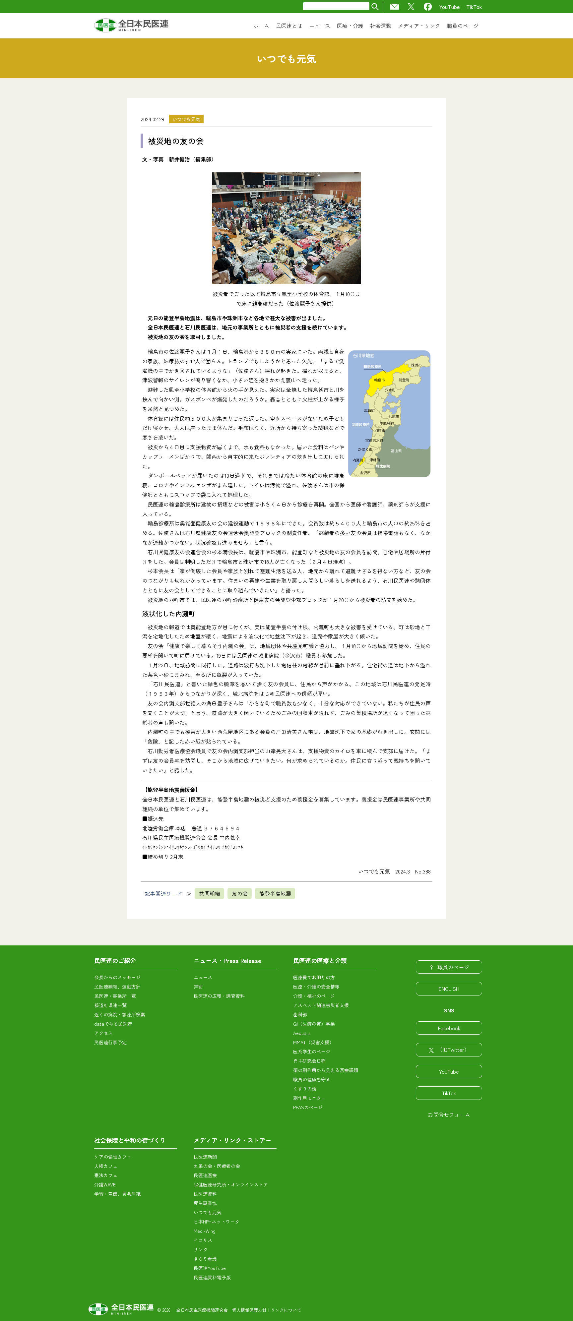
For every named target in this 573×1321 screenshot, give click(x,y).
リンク (201, 1249)
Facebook (449, 1028)
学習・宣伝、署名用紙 (117, 1193)
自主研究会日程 (309, 1060)
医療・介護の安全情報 (316, 986)
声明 (198, 986)
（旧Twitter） (453, 1049)
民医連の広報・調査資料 (219, 995)
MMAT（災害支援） (313, 1042)
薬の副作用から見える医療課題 (325, 1070)
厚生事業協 (205, 1203)
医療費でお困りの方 (314, 977)
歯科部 (300, 1014)
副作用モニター (309, 1098)
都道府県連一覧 (110, 1005)
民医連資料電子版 (212, 1277)
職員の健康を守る (311, 1079)
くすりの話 (304, 1088)
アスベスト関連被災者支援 (321, 1005)
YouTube (449, 7)
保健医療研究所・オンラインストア (231, 1184)
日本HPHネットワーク (216, 1221)
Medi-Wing (205, 1231)
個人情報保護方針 (249, 1310)
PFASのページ (308, 1107)
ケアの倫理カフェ (112, 1156)
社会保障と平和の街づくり (130, 1140)
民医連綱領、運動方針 (117, 986)
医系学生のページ (311, 1051)
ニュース (203, 977)
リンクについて (286, 1310)
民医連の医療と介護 (320, 960)
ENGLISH (449, 988)
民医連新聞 (205, 1156)
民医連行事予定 (110, 1042)
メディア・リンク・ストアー (232, 1140)
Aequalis (301, 1033)
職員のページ (453, 967)
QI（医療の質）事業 (314, 1023)
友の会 (240, 893)
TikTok (474, 7)
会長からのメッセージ (117, 977)
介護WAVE (105, 1184)
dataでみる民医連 (113, 1023)
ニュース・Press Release (227, 960)
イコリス (203, 1240)
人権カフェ (105, 1166)
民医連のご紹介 (115, 960)
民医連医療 (205, 1175)
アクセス (103, 1033)
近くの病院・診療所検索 (119, 1014)
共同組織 (209, 893)
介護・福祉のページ (314, 995)
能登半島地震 (275, 893)
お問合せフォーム (449, 1114)
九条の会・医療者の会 (217, 1166)
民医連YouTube (210, 1268)
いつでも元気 (186, 119)
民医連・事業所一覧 (115, 995)
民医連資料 (205, 1193)
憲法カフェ (105, 1175)
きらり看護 (205, 1258)
